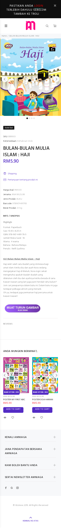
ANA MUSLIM (18, 194)
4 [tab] (34, 118)
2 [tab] (29, 118)
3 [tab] (32, 118)
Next (56, 79)
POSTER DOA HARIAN (42, 399)
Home (4, 36)
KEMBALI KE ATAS (30, 521)
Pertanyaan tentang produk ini (23, 180)
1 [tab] (27, 118)
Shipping (12, 174)
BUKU (19, 199)
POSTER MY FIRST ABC (14, 399)
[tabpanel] (30, 77)
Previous (5, 79)
